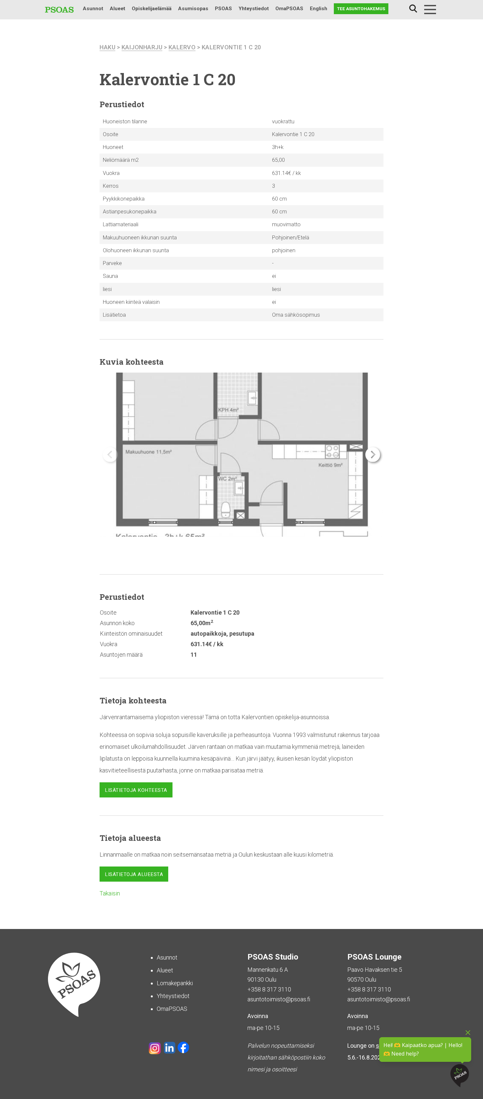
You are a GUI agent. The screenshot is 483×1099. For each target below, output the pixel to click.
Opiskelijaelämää (152, 9)
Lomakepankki (175, 983)
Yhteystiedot (254, 9)
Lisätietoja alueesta (134, 874)
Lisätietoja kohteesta (136, 790)
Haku (413, 8)
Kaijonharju (142, 47)
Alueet (117, 9)
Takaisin (110, 893)
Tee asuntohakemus (361, 8)
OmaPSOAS (289, 9)
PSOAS (223, 9)
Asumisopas (193, 9)
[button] (372, 454)
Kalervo (182, 47)
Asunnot (93, 9)
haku (107, 47)
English (318, 9)
